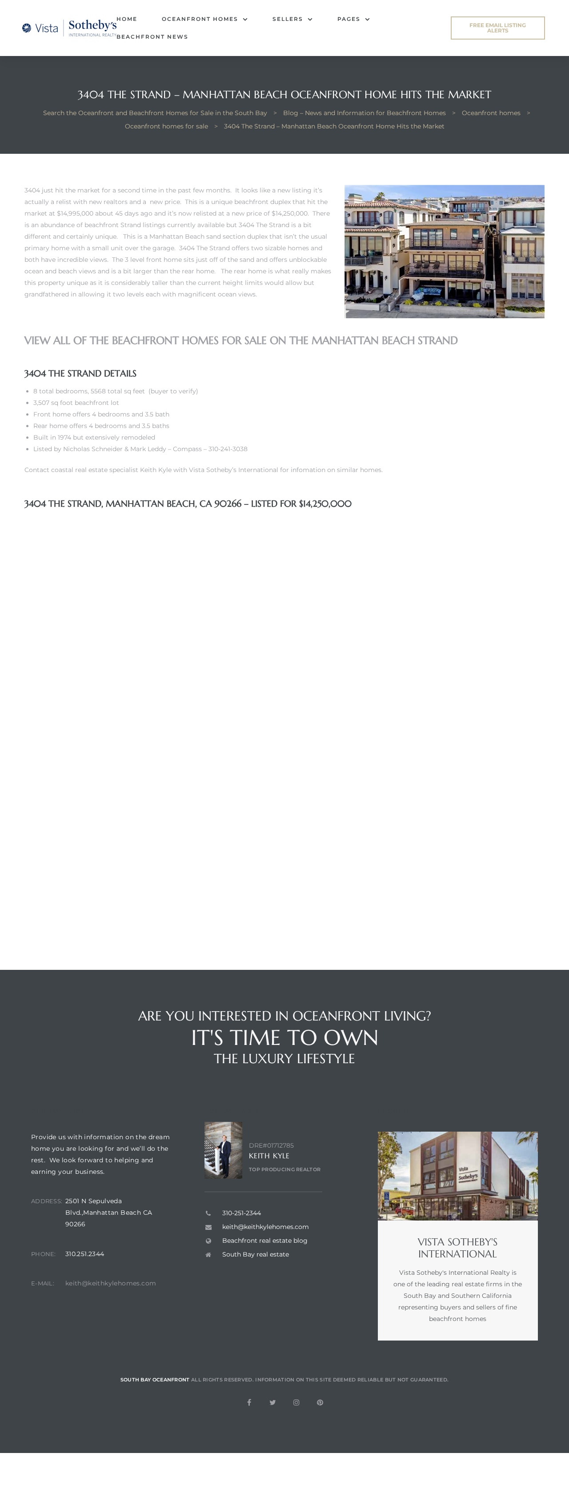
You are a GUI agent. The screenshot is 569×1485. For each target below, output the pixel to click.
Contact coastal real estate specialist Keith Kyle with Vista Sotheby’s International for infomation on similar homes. (203, 470)
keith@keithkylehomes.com (110, 1283)
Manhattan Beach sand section (197, 236)
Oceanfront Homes (200, 19)
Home (126, 19)
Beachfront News (152, 36)
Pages (349, 19)
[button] (498, 28)
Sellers (287, 19)
